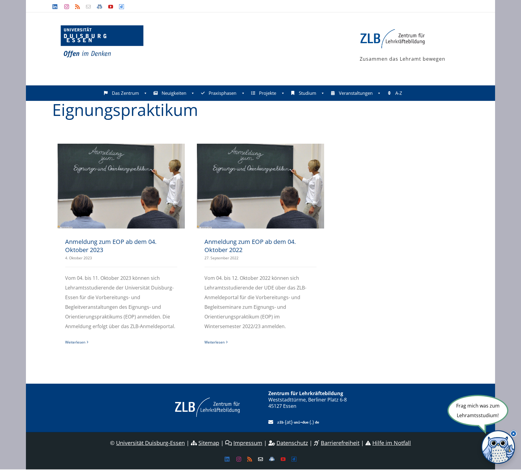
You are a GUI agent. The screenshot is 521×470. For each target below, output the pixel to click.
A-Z (398, 93)
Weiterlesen (75, 342)
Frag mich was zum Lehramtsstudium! (478, 410)
